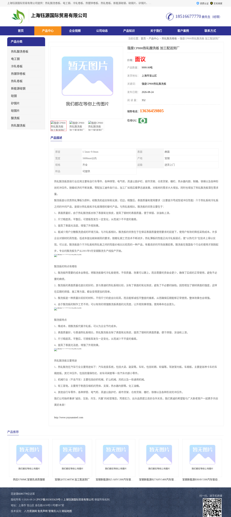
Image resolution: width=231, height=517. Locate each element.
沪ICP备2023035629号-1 (49, 499)
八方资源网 (30, 511)
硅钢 (14, 95)
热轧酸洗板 (18, 125)
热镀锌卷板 (18, 73)
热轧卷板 (17, 81)
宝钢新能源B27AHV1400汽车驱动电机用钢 (125, 479)
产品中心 (48, 30)
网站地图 (67, 511)
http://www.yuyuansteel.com (68, 417)
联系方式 (210, 30)
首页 (21, 30)
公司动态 (102, 30)
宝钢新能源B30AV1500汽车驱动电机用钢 (167, 479)
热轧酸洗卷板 (169, 38)
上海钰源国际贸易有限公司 (78, 499)
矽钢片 (15, 103)
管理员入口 (54, 511)
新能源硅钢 (18, 88)
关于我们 (156, 30)
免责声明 (43, 511)
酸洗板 (15, 118)
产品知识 (129, 30)
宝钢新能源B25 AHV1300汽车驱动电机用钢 (82, 479)
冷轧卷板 (17, 66)
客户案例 (183, 30)
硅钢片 (15, 110)
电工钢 (15, 58)
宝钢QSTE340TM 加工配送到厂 (34, 479)
